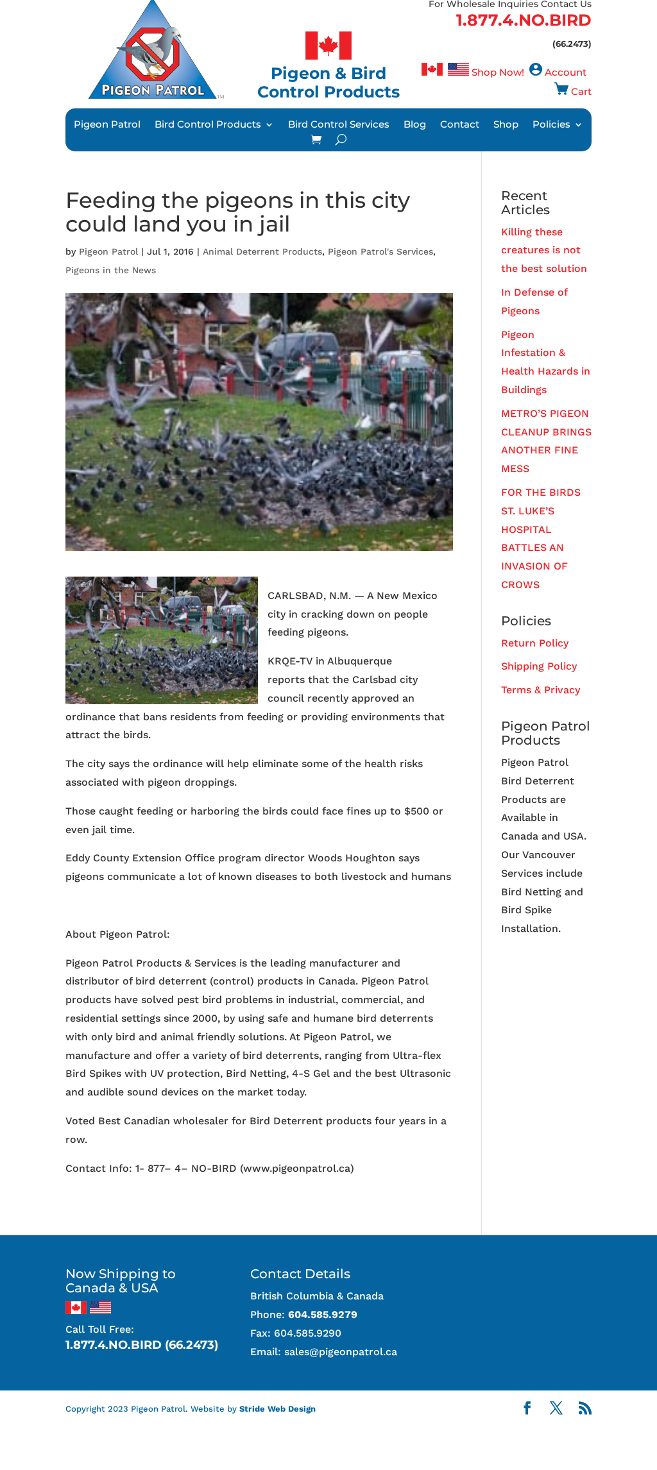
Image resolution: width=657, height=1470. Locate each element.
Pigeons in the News (110, 270)
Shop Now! (498, 72)
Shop (505, 125)
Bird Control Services (338, 125)
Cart (581, 91)
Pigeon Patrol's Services (380, 251)
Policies (551, 125)
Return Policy (534, 643)
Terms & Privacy (540, 690)
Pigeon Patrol (107, 125)
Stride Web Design (277, 1409)
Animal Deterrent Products (262, 251)
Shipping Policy (539, 666)
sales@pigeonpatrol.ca (340, 1352)
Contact (459, 125)
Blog (415, 125)
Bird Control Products (208, 125)
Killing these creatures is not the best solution (544, 250)
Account (565, 72)
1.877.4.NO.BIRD (524, 20)
